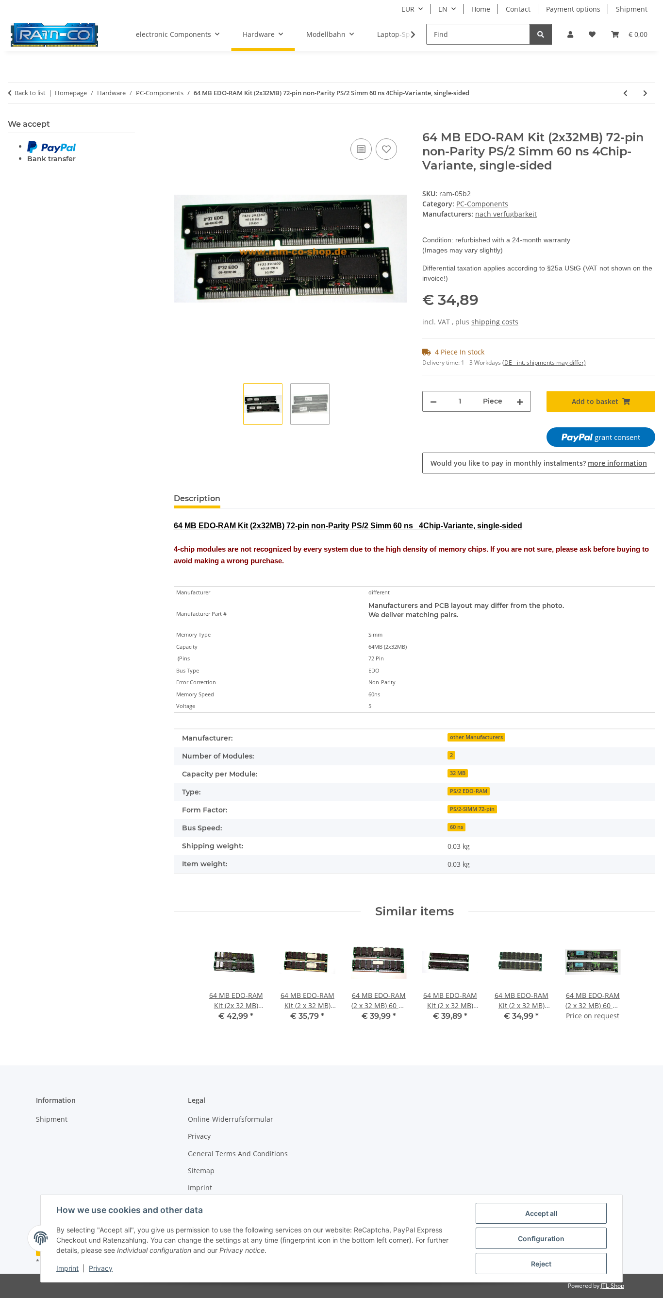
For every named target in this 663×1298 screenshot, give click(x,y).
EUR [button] (407, 9)
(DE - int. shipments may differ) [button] (544, 362)
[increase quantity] (519, 401)
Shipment (631, 9)
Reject (541, 1264)
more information (617, 463)
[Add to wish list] (386, 149)
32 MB (457, 773)
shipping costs (494, 321)
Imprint (67, 1268)
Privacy (101, 1268)
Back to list (30, 92)
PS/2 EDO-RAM (468, 791)
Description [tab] (197, 498)
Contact (518, 9)
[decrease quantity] (433, 401)
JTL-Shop (612, 1285)
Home (480, 9)
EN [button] (443, 9)
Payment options (573, 9)
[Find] (541, 34)
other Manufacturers (476, 737)
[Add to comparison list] (361, 149)
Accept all (541, 1213)
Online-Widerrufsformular (230, 1119)
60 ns (456, 827)
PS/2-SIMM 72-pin (472, 809)
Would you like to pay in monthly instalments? (539, 463)
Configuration (541, 1238)
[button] (570, 34)
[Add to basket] (181, 125)
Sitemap (201, 1170)
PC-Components (482, 203)
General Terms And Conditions (238, 1153)
